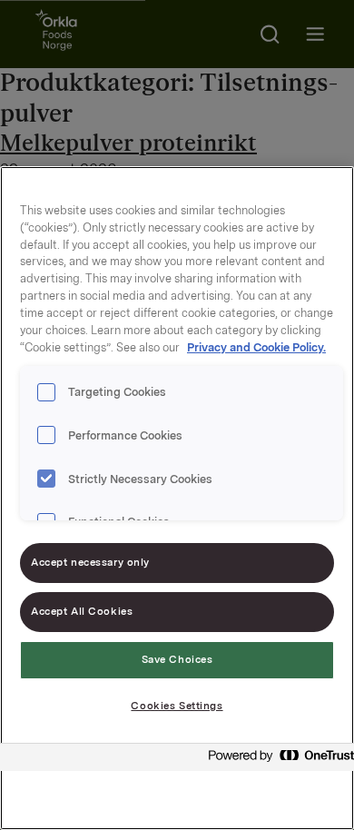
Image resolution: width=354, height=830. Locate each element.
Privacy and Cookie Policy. (256, 347)
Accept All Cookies (82, 611)
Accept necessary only (90, 562)
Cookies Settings (176, 705)
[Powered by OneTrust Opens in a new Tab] (276, 759)
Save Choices (177, 659)
